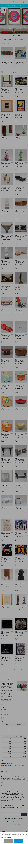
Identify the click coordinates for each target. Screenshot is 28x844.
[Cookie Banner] (14, 838)
